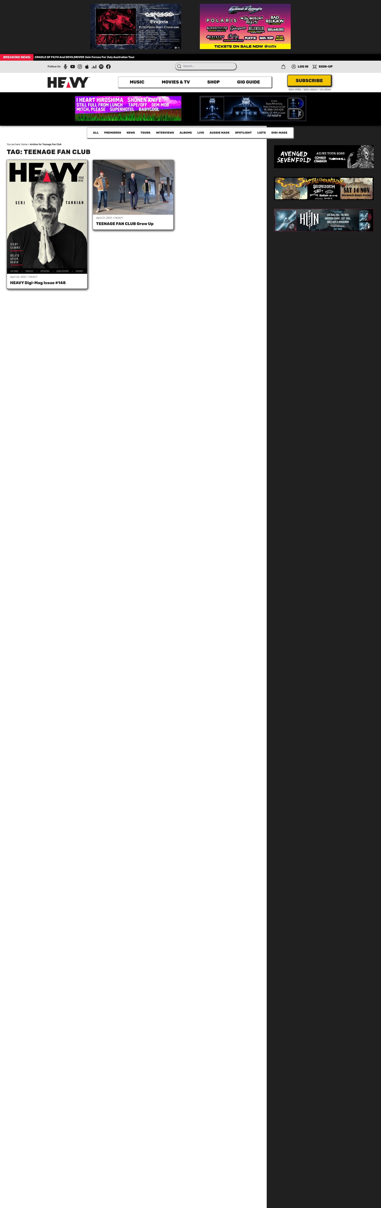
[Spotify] (101, 66)
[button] (283, 66)
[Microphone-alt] (65, 66)
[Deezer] (94, 66)
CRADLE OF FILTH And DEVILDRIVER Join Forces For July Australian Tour (85, 57)
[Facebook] (108, 66)
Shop (213, 82)
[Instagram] (80, 66)
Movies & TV (176, 82)
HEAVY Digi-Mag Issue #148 (38, 282)
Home (24, 144)
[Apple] (87, 66)
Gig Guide (248, 82)
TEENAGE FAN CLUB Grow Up (124, 223)
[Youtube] (72, 66)
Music (137, 82)
